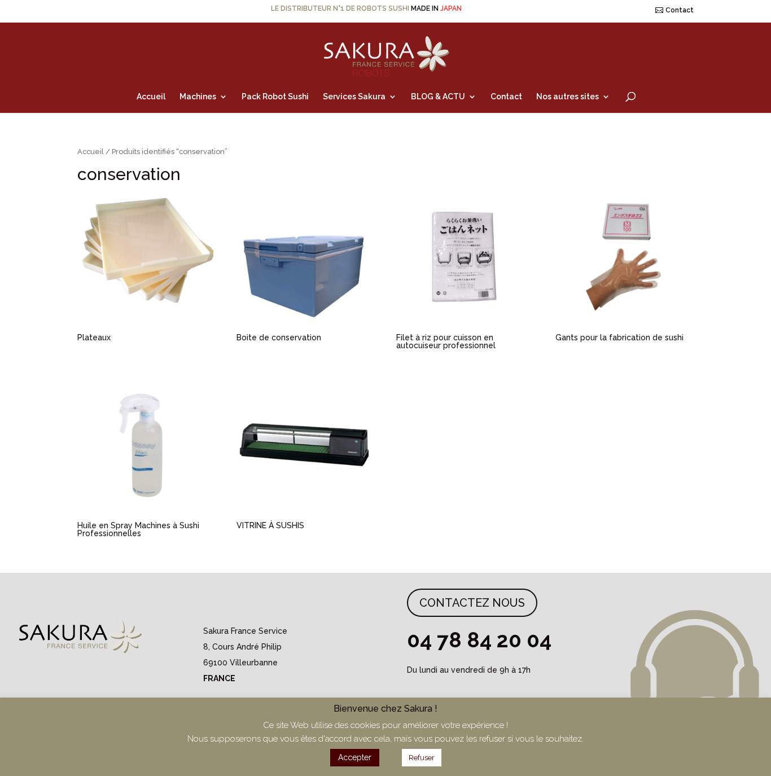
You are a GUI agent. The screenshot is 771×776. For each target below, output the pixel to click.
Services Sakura (354, 97)
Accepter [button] (354, 757)
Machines (197, 97)
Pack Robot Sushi (275, 97)
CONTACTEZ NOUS (472, 603)
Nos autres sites (567, 97)
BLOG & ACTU (438, 97)
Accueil (151, 97)
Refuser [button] (422, 757)
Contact (679, 10)
